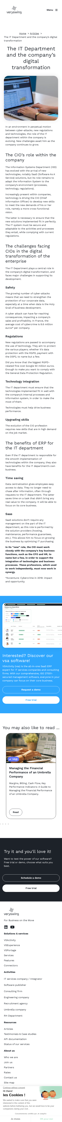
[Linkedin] (6, 927)
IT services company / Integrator (23, 978)
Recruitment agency (16, 1003)
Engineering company (16, 997)
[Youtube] (12, 927)
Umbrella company (15, 1009)
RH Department (13, 1015)
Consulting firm (13, 991)
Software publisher (15, 985)
